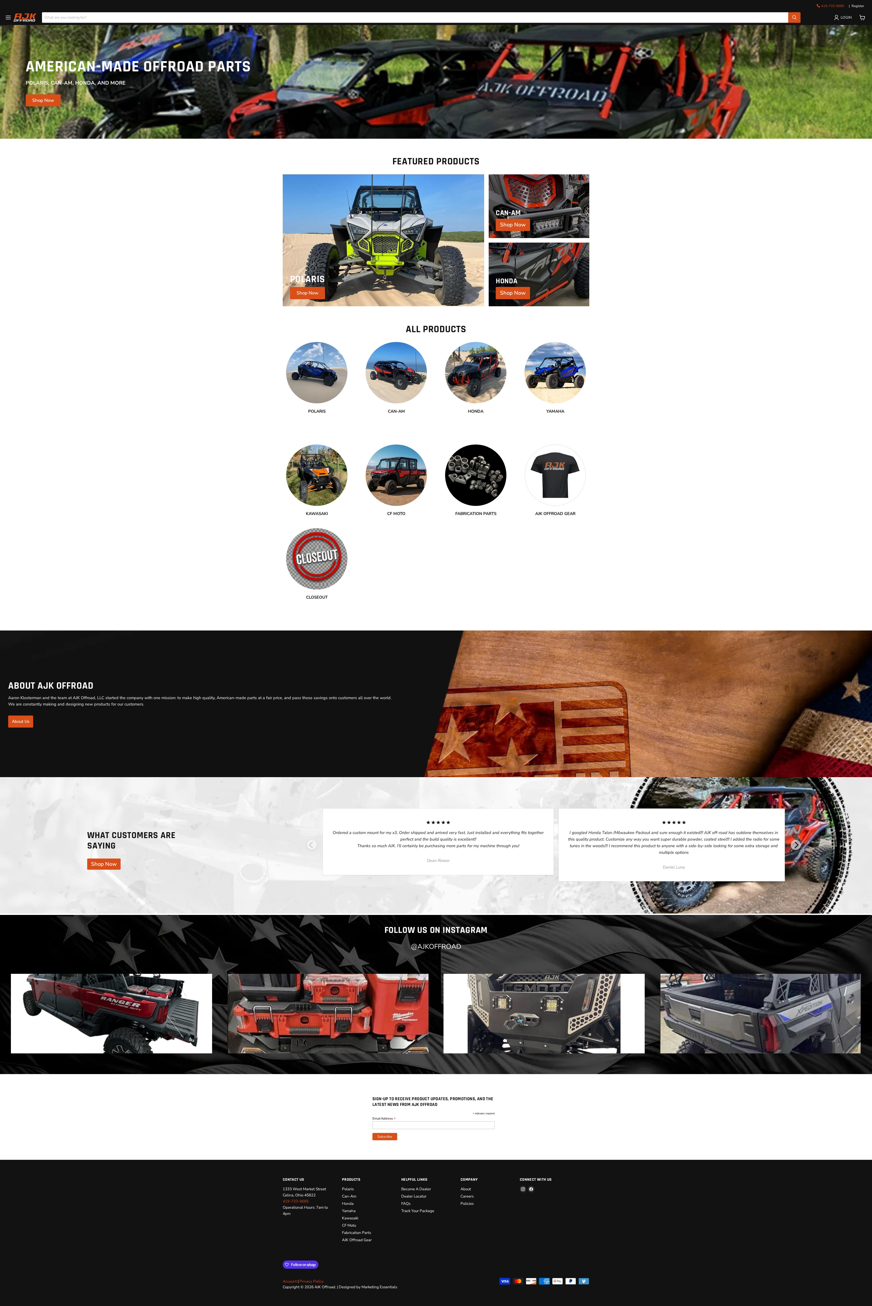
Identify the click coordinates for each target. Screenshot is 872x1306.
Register (858, 6)
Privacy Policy (312, 1281)
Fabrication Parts (356, 1232)
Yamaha (349, 1210)
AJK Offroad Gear (357, 1240)
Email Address (384, 1118)
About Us (21, 721)
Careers (467, 1196)
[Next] (796, 845)
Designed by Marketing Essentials (368, 1287)
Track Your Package (417, 1210)
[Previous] (312, 845)
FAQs (406, 1203)
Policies (467, 1203)
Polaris (348, 1189)
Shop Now (43, 100)
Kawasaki (350, 1218)
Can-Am (349, 1196)
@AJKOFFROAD (436, 946)
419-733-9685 (832, 6)
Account (290, 1281)
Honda (348, 1203)
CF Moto (349, 1225)
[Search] (794, 17)
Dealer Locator (413, 1196)
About (466, 1189)
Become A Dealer (416, 1189)
